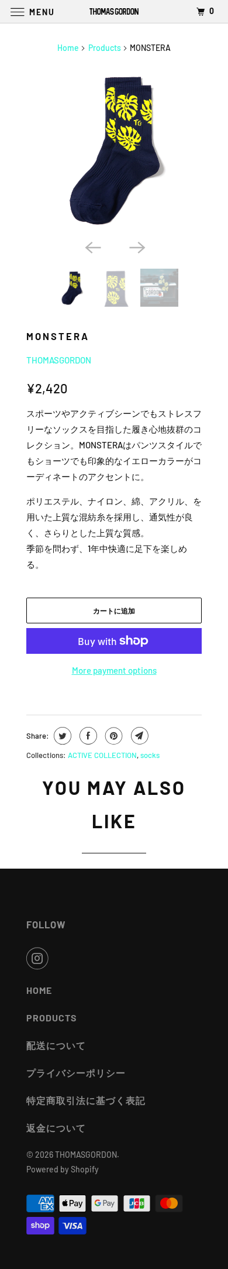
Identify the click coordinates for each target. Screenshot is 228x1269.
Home (68, 48)
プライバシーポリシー (76, 1072)
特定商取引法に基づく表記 (86, 1100)
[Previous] (92, 246)
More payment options (114, 670)
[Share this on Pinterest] (112, 736)
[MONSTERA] (114, 149)
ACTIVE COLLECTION (102, 755)
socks (150, 755)
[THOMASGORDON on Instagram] (39, 958)
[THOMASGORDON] (114, 11)
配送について (56, 1045)
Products (104, 48)
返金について (56, 1127)
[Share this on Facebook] (87, 736)
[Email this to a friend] (138, 736)
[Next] (136, 246)
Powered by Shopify (62, 1169)
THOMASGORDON (58, 360)
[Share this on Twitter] (61, 736)
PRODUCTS (51, 1017)
